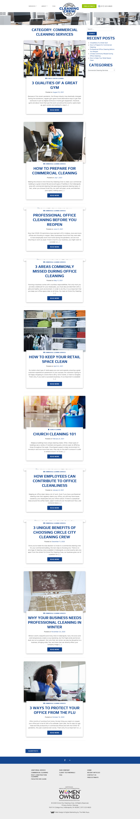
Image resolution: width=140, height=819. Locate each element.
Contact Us (91, 775)
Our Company (64, 770)
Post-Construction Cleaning (39, 775)
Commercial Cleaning (39, 772)
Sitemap (75, 805)
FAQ (53, 6)
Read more (54, 110)
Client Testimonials (67, 772)
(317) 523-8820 (106, 6)
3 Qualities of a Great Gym (99, 43)
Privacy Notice (67, 805)
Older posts (33, 751)
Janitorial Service (38, 770)
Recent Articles (93, 772)
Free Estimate (89, 6)
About (43, 6)
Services (32, 6)
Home (89, 770)
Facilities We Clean (38, 779)
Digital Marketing (71, 812)
